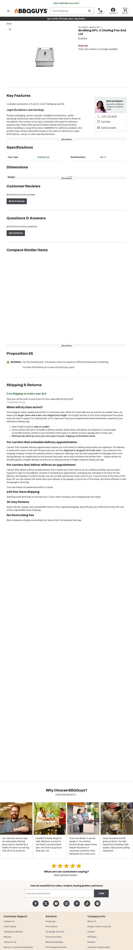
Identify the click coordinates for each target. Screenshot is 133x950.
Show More (66, 139)
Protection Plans (54, 937)
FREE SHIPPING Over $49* (66, 3)
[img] (44, 57)
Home (9, 23)
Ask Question (16, 233)
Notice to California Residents (18, 947)
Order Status (10, 926)
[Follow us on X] (46, 903)
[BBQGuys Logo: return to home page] (31, 11)
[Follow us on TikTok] (87, 903)
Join (101, 893)
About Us (91, 921)
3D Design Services (55, 931)
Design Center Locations (99, 926)
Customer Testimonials (98, 947)
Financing (50, 921)
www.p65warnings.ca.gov (62, 367)
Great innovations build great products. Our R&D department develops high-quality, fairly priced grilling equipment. (116, 844)
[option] (10, 31)
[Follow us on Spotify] (97, 903)
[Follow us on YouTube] (56, 903)
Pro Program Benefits (56, 947)
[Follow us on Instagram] (66, 903)
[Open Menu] (8, 11)
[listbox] (10, 29)
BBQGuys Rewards (54, 942)
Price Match (51, 926)
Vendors (91, 942)
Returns (7, 937)
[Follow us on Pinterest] (77, 903)
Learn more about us (65, 794)
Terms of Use (10, 942)
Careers (91, 931)
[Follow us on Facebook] (35, 903)
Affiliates (92, 937)
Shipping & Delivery (13, 931)
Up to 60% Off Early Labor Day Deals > (66, 18)
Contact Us (9, 921)
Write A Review (17, 201)
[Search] (89, 10)
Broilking (82, 38)
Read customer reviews (65, 875)
